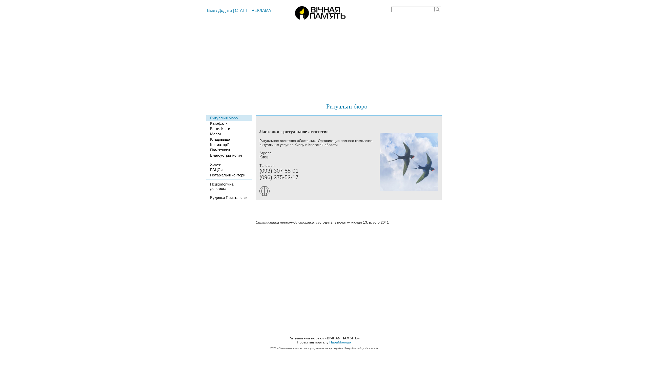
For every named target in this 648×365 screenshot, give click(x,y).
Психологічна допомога (221, 186)
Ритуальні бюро (346, 106)
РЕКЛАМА (261, 10)
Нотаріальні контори (227, 175)
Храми (215, 164)
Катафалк (218, 123)
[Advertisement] (324, 59)
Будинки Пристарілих (229, 197)
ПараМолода (340, 342)
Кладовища (220, 139)
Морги (215, 134)
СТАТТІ (242, 10)
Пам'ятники (220, 150)
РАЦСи (216, 170)
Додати (225, 10)
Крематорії (219, 144)
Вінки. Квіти (220, 128)
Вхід (211, 10)
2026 (273, 348)
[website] (265, 195)
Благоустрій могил (226, 155)
